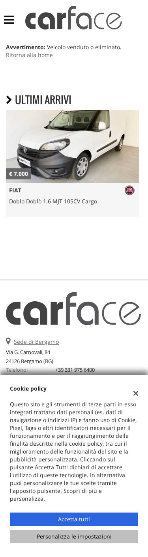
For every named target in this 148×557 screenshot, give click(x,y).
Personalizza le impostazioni (74, 536)
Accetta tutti (74, 519)
